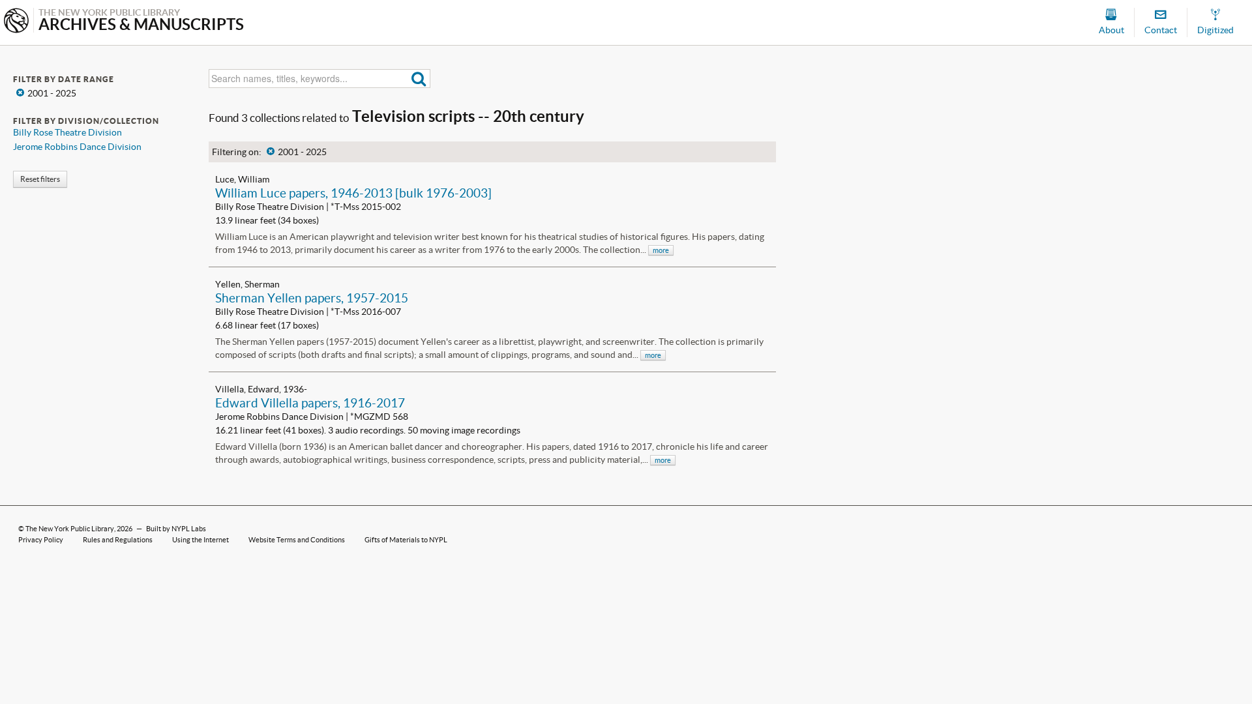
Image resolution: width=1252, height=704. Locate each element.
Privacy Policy (40, 540)
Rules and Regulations (118, 540)
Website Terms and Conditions (296, 540)
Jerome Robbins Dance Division (77, 146)
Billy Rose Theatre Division (67, 132)
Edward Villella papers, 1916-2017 (310, 403)
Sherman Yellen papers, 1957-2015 (311, 298)
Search (419, 78)
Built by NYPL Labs (176, 529)
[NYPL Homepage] (16, 22)
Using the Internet (200, 540)
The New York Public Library (69, 529)
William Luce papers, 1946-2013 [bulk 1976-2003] (353, 193)
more (661, 250)
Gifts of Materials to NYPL (406, 540)
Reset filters (40, 179)
